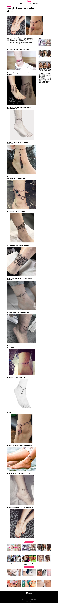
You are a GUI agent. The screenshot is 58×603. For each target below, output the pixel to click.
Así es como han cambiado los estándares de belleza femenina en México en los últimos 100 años (45, 69)
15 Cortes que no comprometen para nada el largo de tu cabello (45, 58)
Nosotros (31, 601)
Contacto (27, 601)
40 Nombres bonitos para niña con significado (44, 47)
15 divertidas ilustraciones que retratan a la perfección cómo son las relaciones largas (44, 81)
